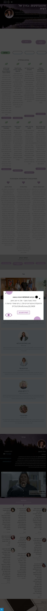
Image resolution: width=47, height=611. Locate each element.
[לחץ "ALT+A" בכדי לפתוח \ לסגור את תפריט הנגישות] (1, 609)
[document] (23, 305)
